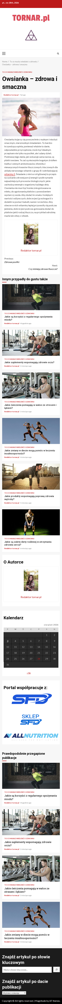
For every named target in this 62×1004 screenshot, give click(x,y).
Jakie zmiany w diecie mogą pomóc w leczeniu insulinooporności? (31, 431)
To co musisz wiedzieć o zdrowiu (17, 72)
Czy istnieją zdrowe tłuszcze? (43, 267)
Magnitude (40, 1000)
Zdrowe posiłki (11, 260)
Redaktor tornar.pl (11, 95)
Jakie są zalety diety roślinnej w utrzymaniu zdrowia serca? (31, 522)
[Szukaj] (56, 969)
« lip (29, 672)
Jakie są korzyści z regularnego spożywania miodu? (31, 297)
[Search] (58, 53)
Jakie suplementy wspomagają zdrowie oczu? (31, 343)
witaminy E (9, 174)
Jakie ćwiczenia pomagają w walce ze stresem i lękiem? (31, 385)
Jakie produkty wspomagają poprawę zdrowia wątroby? (31, 477)
